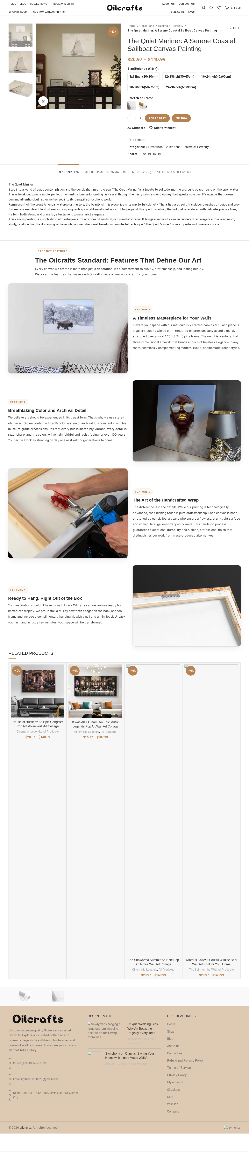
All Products (154, 147)
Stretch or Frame (140, 98)
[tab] (68, 170)
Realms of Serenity (171, 26)
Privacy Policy (177, 1075)
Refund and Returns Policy (185, 1060)
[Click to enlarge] (43, 101)
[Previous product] (231, 28)
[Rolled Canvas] (25, 996)
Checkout (173, 1090)
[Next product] (238, 28)
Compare (173, 1111)
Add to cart (157, 118)
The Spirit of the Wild (203, 969)
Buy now (181, 118)
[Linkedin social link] (154, 154)
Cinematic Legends (29, 731)
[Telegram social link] (159, 154)
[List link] (45, 1063)
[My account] (204, 8)
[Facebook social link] (140, 154)
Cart (170, 1097)
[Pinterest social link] (149, 154)
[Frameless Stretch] (58, 996)
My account (175, 1082)
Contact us (174, 1053)
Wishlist (172, 1104)
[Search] (211, 8)
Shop (170, 1031)
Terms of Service (179, 1068)
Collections (147, 26)
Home (131, 26)
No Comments (138, 1064)
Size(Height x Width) (142, 69)
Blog (170, 1039)
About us (173, 1046)
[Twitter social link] (144, 154)
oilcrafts (25, 1127)
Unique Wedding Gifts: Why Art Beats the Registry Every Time (143, 1028)
